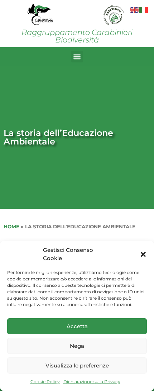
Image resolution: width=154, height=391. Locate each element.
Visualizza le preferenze (77, 365)
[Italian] (144, 9)
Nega (77, 345)
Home (11, 226)
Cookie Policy (45, 381)
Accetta (77, 326)
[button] (143, 254)
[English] (134, 9)
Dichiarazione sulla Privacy (91, 381)
